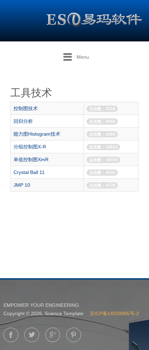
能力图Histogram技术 (37, 134)
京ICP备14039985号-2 (114, 313)
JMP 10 (22, 185)
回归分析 (23, 121)
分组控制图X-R (30, 146)
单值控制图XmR (31, 159)
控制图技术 (26, 108)
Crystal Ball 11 (29, 172)
